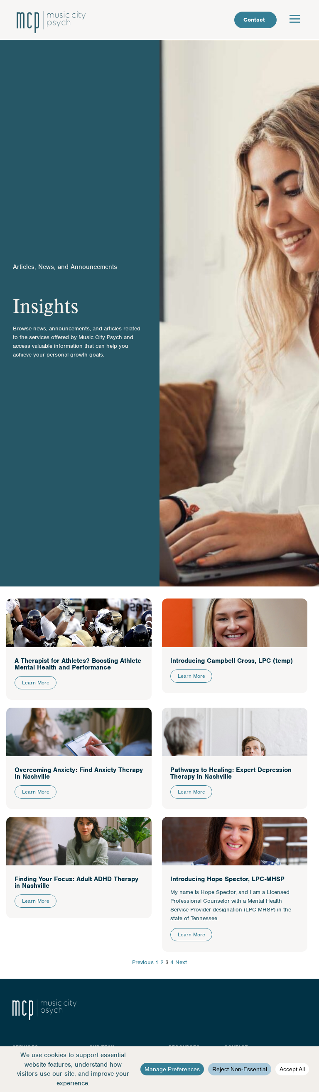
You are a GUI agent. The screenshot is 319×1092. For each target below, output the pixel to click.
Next (181, 962)
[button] (295, 20)
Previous (143, 962)
